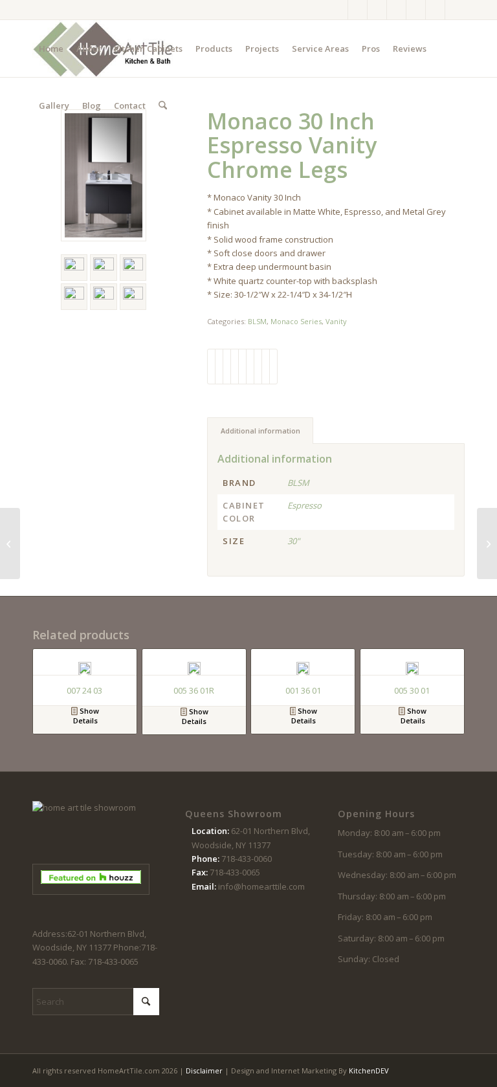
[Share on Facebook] (211, 366)
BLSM (257, 321)
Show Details (86, 715)
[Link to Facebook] (338, 9)
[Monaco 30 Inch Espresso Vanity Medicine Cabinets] (487, 543)
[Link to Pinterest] (396, 9)
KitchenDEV (369, 1070)
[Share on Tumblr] (250, 366)
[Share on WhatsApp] (226, 366)
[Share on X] (219, 366)
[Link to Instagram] (357, 9)
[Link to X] (377, 9)
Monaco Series (296, 321)
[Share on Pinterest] (234, 366)
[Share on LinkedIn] (242, 366)
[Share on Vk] (257, 366)
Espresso (304, 505)
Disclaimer (204, 1070)
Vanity (336, 321)
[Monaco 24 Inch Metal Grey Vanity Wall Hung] (10, 543)
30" (293, 541)
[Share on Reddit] (265, 366)
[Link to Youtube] (415, 9)
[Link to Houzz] (435, 9)
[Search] (162, 105)
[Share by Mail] (273, 366)
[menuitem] (51, 48)
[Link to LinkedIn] (455, 9)
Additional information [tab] (260, 430)
